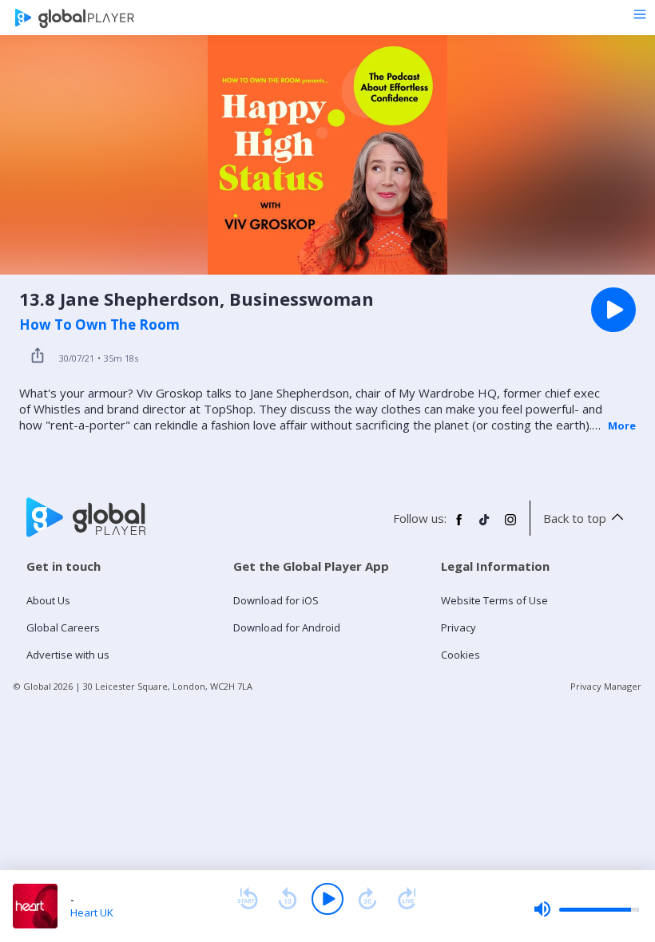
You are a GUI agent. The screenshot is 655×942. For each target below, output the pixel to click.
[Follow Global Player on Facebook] (459, 526)
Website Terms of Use (494, 600)
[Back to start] (248, 899)
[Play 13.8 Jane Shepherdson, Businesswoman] (613, 309)
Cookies (460, 654)
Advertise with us (67, 654)
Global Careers (63, 627)
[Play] (327, 899)
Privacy (458, 627)
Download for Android (286, 627)
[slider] (586, 909)
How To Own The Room (99, 325)
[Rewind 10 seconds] (288, 899)
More (622, 425)
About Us (48, 600)
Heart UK (91, 912)
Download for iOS (276, 600)
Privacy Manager (605, 686)
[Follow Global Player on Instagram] (510, 526)
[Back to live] (407, 899)
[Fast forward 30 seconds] (367, 899)
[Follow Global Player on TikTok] (485, 526)
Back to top (574, 518)
